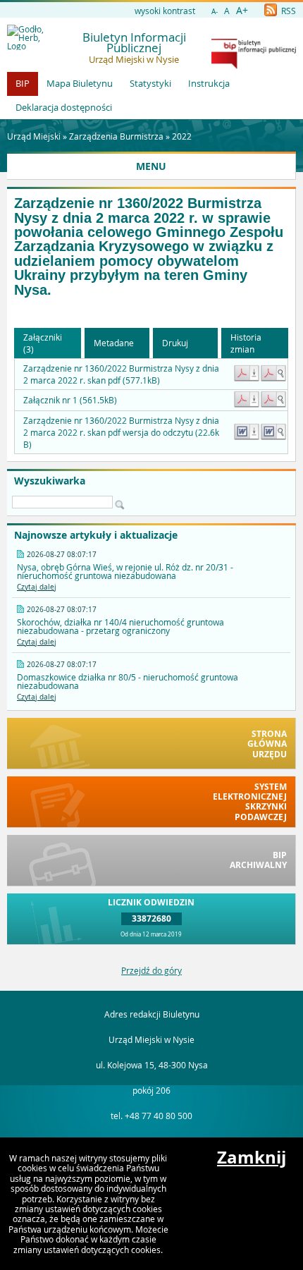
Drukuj (175, 342)
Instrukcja (209, 83)
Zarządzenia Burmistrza (116, 136)
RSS (287, 10)
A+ (242, 10)
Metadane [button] (114, 342)
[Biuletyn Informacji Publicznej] (253, 65)
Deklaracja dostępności (64, 107)
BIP (23, 83)
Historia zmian (245, 343)
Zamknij (251, 1157)
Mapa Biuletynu (80, 83)
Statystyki (150, 83)
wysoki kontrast (165, 10)
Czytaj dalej (36, 587)
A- (214, 11)
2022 (182, 136)
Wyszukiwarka (49, 481)
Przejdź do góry (151, 970)
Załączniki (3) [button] (42, 343)
